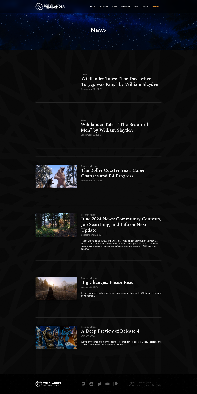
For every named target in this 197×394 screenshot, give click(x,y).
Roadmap (125, 6)
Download (103, 6)
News (92, 6)
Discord (145, 6)
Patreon (156, 6)
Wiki (136, 6)
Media (114, 6)
